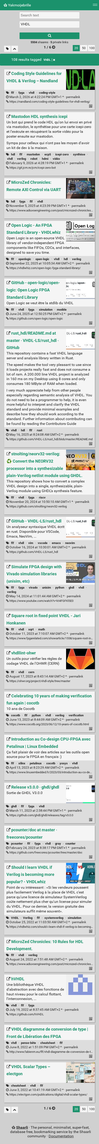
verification (76, 715)
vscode (42, 543)
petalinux (36, 763)
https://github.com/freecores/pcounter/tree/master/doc (45, 852)
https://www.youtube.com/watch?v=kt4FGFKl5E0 (41, 601)
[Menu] (95, 6)
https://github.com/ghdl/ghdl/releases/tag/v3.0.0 (41, 815)
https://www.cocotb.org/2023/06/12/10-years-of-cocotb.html (49, 724)
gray (58, 843)
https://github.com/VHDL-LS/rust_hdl (33, 552)
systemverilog (53, 918)
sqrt (31, 629)
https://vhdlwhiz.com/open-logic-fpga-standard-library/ (45, 268)
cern (31, 672)
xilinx (21, 763)
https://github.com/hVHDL (26, 1014)
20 (76, 48)
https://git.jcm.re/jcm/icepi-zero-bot (32, 167)
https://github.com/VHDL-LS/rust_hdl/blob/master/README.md (51, 439)
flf (12, 92)
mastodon (33, 154)
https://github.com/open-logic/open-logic (36, 318)
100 (92, 48)
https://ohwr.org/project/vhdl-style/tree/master (39, 681)
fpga (21, 92)
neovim (70, 543)
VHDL (47, 59)
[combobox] (49, 24)
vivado (33, 587)
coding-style (47, 92)
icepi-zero (62, 154)
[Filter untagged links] (7, 49)
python (59, 587)
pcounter (17, 843)
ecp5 (47, 154)
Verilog (27, 918)
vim (30, 543)
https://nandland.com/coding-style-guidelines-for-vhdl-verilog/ (49, 101)
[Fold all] (14, 49)
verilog (21, 158)
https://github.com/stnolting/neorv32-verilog (38, 506)
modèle (62, 309)
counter (70, 843)
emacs (56, 543)
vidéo (56, 158)
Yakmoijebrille (19, 5)
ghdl (71, 587)
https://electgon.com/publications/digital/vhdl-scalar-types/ (48, 1094)
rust (39, 430)
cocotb (15, 715)
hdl (13, 154)
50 (84, 48)
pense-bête (28, 1043)
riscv (42, 497)
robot (33, 158)
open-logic (42, 259)
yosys (64, 763)
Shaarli (22, 1127)
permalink (44, 97)
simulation (45, 309)
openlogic (24, 259)
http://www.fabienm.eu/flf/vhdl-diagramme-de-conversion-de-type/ (52, 1051)
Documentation (61, 1136)
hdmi (45, 158)
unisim (46, 587)
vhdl (31, 92)
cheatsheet (47, 1043)
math (41, 629)
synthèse (79, 154)
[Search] (49, 35)
